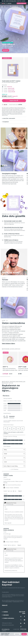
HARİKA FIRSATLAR (21, 3)
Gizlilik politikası (8, 601)
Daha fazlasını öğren (8, 343)
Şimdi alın (5, 50)
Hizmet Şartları (16, 601)
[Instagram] (20, 616)
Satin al (24, 634)
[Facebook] (24, 616)
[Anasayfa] (14, 7)
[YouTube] (24, 620)
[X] (20, 620)
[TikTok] (20, 626)
